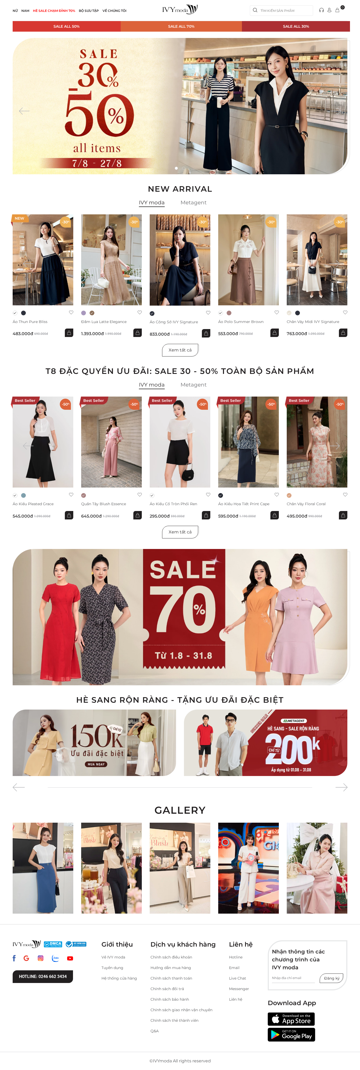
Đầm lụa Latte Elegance (104, 322)
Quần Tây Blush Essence (103, 504)
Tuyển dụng (112, 967)
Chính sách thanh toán (171, 978)
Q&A (154, 1031)
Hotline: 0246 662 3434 (43, 976)
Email (234, 967)
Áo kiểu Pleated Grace (33, 504)
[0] (337, 10)
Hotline (235, 957)
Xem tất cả (180, 350)
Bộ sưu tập (89, 11)
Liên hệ (235, 999)
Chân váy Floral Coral (306, 504)
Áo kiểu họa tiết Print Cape (243, 504)
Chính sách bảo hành (169, 999)
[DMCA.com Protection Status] (53, 944)
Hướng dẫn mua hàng (170, 967)
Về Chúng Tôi (115, 11)
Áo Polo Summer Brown (241, 322)
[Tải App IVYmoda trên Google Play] (291, 1035)
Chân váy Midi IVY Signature (313, 322)
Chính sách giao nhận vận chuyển (181, 1010)
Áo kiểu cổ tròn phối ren (173, 504)
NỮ (15, 11)
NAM (25, 11)
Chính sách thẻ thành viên (174, 1020)
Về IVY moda (113, 957)
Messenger (239, 988)
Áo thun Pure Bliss (30, 322)
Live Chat (237, 978)
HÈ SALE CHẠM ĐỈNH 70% (54, 11)
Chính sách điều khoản (171, 957)
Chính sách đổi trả (167, 988)
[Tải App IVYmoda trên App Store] (291, 1019)
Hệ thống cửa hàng (119, 978)
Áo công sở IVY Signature (174, 322)
